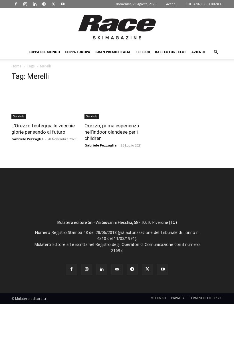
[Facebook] (15, 4)
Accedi (171, 4)
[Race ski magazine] (117, 27)
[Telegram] (44, 4)
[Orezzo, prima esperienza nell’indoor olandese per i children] (117, 103)
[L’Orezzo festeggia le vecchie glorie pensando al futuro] (43, 103)
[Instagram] (25, 4)
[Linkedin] (34, 4)
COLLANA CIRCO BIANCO (204, 4)
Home (16, 66)
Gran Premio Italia (112, 52)
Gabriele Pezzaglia (27, 139)
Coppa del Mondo (44, 52)
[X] (53, 4)
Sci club (143, 52)
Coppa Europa (77, 52)
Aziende (198, 52)
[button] (216, 52)
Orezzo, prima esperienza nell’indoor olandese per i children (111, 132)
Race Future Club (170, 52)
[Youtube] (62, 4)
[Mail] (116, 269)
